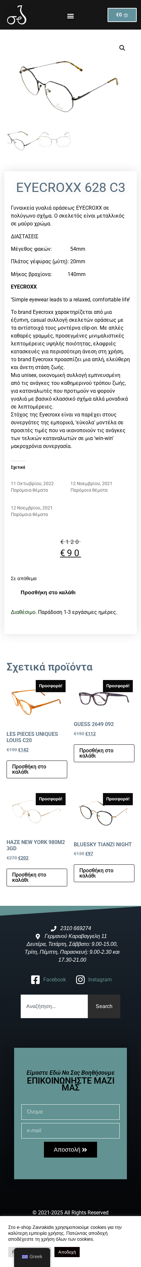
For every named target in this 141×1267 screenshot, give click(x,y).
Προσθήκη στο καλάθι (48, 592)
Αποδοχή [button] (67, 1252)
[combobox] (54, 1006)
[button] (70, 16)
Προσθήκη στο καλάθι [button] (29, 769)
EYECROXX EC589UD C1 (95, 477)
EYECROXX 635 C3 (30, 477)
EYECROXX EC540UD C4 (36, 501)
